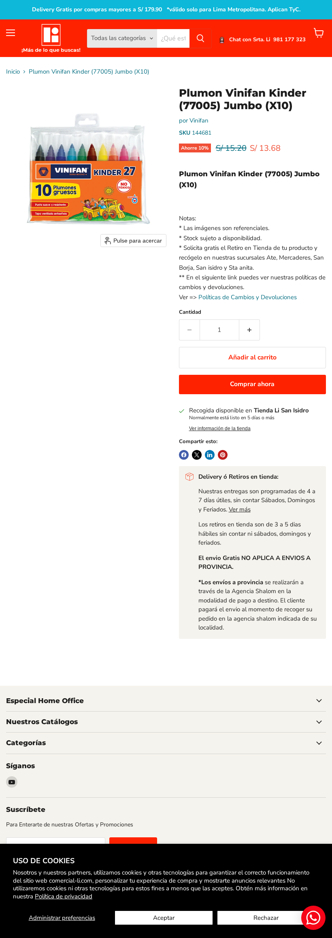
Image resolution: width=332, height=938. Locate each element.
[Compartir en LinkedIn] (210, 455)
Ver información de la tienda (220, 428)
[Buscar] (200, 38)
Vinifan (199, 120)
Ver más (240, 509)
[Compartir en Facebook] (184, 455)
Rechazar (266, 918)
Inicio (13, 71)
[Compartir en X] (197, 455)
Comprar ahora (252, 384)
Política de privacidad (63, 896)
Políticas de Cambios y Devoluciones (247, 297)
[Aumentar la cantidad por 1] (249, 329)
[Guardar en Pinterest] (223, 455)
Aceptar (164, 918)
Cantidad (190, 312)
